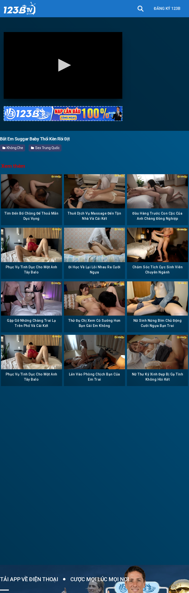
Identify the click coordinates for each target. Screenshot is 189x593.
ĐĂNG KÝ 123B (167, 8)
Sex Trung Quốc (47, 148)
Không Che (14, 148)
